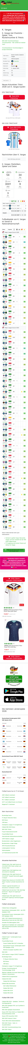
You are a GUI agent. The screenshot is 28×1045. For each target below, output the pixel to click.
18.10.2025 (5, 346)
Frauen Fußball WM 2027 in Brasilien (13, 943)
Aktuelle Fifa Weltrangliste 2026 (10, 922)
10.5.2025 (5, 465)
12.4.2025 (5, 487)
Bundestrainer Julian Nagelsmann (11, 841)
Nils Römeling (20, 1036)
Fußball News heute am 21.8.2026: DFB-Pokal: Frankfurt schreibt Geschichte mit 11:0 (13, 881)
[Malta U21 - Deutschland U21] (14, 782)
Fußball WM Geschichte (8, 983)
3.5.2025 (5, 471)
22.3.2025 (5, 503)
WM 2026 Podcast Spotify (14, 1042)
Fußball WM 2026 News (8, 827)
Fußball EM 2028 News (9, 981)
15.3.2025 (5, 508)
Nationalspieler (6, 850)
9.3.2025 (5, 514)
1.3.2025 (5, 519)
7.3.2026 (5, 310)
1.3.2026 (5, 316)
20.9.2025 (5, 362)
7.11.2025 (5, 330)
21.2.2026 (5, 321)
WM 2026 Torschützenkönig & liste (11, 1027)
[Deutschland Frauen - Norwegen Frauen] (14, 761)
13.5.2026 (5, 256)
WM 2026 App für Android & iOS (16, 1039)
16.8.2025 (5, 384)
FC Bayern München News (9, 817)
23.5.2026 (5, 245)
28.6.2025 (5, 422)
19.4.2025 (5, 481)
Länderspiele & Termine (8, 848)
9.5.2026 (5, 261)
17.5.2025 (5, 454)
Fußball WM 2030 (8, 988)
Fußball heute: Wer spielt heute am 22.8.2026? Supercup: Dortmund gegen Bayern (13, 897)
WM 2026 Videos (6, 1029)
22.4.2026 (5, 278)
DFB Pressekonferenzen (8, 845)
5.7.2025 (5, 416)
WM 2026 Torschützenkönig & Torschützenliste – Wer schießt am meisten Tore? (13, 42)
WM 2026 (4, 952)
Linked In (22, 1040)
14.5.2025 (5, 460)
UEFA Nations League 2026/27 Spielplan (13, 954)
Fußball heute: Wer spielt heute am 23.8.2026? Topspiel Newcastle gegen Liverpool (12, 876)
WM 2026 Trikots (6, 829)
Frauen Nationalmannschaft (9, 831)
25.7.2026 (5, 234)
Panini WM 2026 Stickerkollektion (11, 1020)
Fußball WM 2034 (8, 990)
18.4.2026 (5, 283)
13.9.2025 (5, 368)
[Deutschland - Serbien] (14, 735)
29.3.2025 (5, 498)
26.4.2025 (5, 476)
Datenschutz (12, 1037)
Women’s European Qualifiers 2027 (12, 949)
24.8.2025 (5, 378)
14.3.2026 (5, 305)
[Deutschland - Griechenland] (14, 730)
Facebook (5, 1040)
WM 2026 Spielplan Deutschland (11, 1009)
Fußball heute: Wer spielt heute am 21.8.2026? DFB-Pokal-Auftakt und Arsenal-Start (11, 866)
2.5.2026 (5, 267)
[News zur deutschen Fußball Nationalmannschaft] (10, 3)
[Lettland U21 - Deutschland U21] (14, 777)
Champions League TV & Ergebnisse (12, 824)
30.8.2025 (5, 373)
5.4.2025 (5, 492)
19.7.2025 (5, 400)
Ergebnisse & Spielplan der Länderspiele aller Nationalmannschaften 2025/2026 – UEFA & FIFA (13, 926)
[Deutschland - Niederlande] (14, 751)
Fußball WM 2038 (8, 993)
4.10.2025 (5, 351)
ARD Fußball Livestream (8, 795)
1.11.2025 (5, 335)
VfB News (4, 822)
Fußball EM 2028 (6, 979)
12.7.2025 (5, 411)
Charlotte (16, 61)
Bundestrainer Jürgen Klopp (9, 843)
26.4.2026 (5, 272)
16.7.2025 (5, 406)
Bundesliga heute (7, 815)
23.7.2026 (5, 240)
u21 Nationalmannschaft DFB (10, 852)
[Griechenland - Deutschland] (14, 740)
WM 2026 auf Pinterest (13, 1040)
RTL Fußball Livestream (8, 799)
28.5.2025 (5, 443)
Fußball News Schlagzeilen (9, 908)
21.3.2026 (5, 299)
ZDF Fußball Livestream (8, 797)
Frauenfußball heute (7, 834)
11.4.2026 (5, 289)
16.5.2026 (5, 251)
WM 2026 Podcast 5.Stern (9, 1018)
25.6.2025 (5, 427)
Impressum (5, 1037)
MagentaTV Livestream (8, 804)
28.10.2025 (5, 341)
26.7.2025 (5, 395)
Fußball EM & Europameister (9, 976)
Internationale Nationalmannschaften (12, 836)
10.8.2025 (5, 389)
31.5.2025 (5, 438)
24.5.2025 (5, 449)
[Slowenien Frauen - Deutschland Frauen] (14, 766)
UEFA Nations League (8, 838)
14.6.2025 (5, 433)
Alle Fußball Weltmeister (9, 986)
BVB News (5, 820)
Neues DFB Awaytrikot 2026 (9, 1016)
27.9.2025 (5, 357)
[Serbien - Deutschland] (14, 745)
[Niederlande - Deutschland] (14, 725)
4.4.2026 (5, 294)
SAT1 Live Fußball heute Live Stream (12, 802)
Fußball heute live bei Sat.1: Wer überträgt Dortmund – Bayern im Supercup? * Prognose (13, 891)
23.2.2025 (5, 525)
